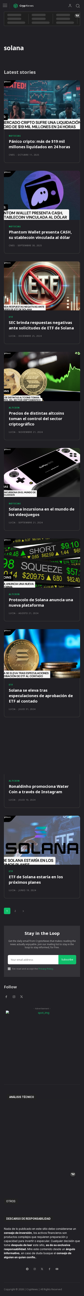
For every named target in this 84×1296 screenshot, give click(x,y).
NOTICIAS (15, 136)
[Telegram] (27, 1269)
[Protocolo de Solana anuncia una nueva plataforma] (42, 563)
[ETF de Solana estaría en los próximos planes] (42, 840)
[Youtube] (56, 1269)
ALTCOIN (14, 408)
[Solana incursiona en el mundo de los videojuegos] (42, 472)
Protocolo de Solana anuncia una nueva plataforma (41, 602)
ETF (11, 317)
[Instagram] (14, 997)
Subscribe (67, 959)
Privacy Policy (45, 968)
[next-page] (23, 911)
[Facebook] (6, 997)
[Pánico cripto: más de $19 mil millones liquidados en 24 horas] (42, 104)
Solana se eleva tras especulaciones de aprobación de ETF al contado (41, 696)
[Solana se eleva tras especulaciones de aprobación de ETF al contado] (42, 653)
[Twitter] (21, 997)
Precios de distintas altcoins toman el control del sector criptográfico (36, 419)
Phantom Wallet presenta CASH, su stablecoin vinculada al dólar (40, 234)
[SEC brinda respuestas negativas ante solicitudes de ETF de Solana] (42, 286)
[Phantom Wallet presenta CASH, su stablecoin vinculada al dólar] (42, 195)
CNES (12, 154)
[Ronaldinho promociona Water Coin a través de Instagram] (42, 749)
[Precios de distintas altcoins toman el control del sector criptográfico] (42, 376)
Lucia (12, 336)
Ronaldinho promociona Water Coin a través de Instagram (39, 789)
